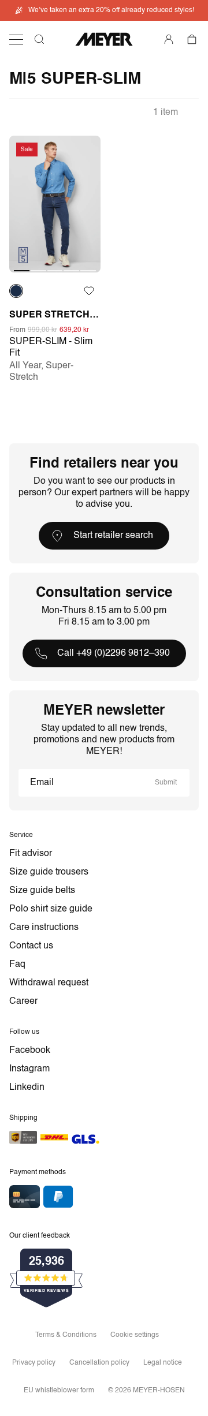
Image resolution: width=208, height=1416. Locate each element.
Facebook (29, 1050)
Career (23, 1001)
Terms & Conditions (65, 1335)
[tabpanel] (55, 204)
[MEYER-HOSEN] (104, 39)
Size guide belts (42, 890)
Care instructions (44, 927)
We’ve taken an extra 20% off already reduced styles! (111, 10)
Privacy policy (33, 1362)
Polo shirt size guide (50, 909)
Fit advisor (30, 853)
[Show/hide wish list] (89, 290)
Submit (166, 782)
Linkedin (26, 1087)
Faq (17, 964)
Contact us (31, 946)
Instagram (29, 1069)
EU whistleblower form (59, 1390)
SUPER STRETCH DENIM (55, 315)
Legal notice (162, 1362)
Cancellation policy (99, 1362)
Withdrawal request (48, 983)
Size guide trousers (48, 872)
